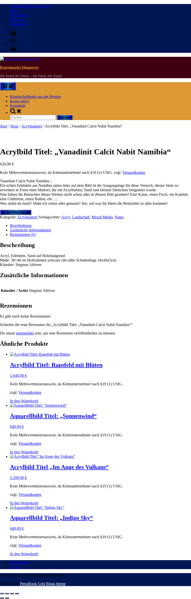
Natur (119, 217)
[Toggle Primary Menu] (8, 86)
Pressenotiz (19, 15)
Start (3, 126)
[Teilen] (12, 593)
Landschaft (81, 217)
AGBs (15, 567)
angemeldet (25, 333)
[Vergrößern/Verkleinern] (2, 593)
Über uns (17, 19)
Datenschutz (19, 562)
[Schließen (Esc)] (17, 593)
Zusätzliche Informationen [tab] (30, 230)
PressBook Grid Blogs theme (43, 584)
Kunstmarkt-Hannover (19, 67)
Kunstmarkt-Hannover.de (30, 6)
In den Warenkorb (15, 212)
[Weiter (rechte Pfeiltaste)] (7, 598)
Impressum (18, 24)
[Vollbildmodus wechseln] (7, 593)
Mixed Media (102, 217)
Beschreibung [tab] (21, 225)
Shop (14, 10)
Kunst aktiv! (19, 101)
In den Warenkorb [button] (24, 401)
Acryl (65, 217)
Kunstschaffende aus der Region (35, 96)
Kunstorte (17, 105)
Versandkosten (133, 172)
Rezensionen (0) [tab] (23, 234)
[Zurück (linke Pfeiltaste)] (2, 598)
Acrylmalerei (31, 126)
